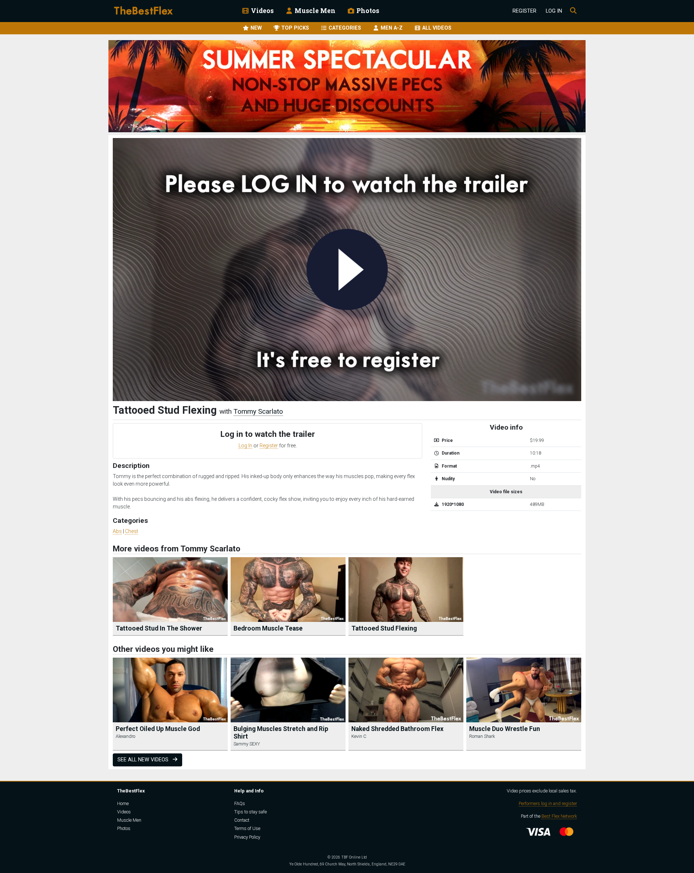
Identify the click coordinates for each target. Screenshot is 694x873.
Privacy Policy (247, 837)
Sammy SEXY (247, 744)
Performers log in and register (548, 803)
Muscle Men (314, 11)
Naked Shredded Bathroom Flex (397, 728)
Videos (261, 11)
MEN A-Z (391, 28)
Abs (117, 531)
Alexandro (125, 736)
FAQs (239, 803)
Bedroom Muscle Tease (268, 628)
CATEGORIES (344, 28)
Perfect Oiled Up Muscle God (158, 728)
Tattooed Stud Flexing (384, 628)
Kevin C (359, 736)
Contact (241, 820)
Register (524, 11)
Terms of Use (247, 828)
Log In (554, 11)
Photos (367, 11)
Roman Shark (482, 736)
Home (123, 803)
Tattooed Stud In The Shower (159, 628)
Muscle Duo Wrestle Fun (504, 728)
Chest (131, 531)
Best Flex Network (559, 816)
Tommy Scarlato (258, 411)
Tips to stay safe (250, 811)
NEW (255, 28)
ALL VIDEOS (436, 28)
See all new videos (143, 760)
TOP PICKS (294, 28)
